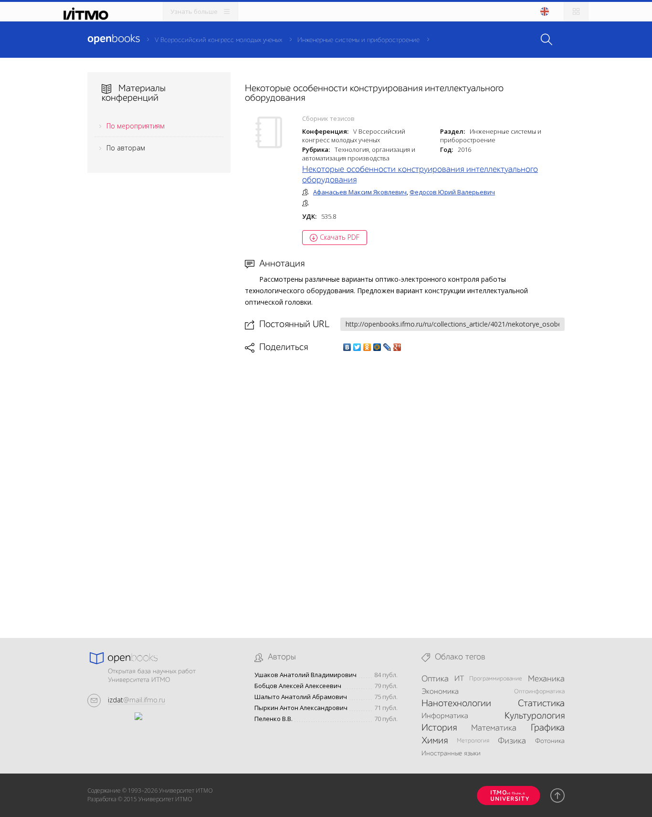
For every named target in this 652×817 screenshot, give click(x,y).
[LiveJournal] (387, 347)
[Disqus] (405, 487)
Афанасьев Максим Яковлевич (360, 192)
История (439, 728)
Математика (493, 728)
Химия (434, 741)
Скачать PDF (339, 237)
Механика (546, 679)
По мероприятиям (135, 125)
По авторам (125, 147)
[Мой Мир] (377, 347)
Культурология (535, 716)
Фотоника (550, 741)
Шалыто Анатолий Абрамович (300, 697)
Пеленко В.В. (273, 719)
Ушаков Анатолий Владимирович (305, 675)
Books (113, 39)
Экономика (440, 692)
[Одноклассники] (367, 347)
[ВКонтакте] (347, 347)
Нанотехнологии (456, 704)
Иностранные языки (451, 753)
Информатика (444, 716)
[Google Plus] (397, 347)
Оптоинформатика (539, 692)
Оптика (435, 679)
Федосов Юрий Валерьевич (452, 192)
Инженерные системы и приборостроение (358, 40)
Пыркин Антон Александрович (300, 708)
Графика (548, 728)
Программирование (495, 679)
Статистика (541, 704)
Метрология (473, 741)
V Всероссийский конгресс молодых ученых (218, 40)
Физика (512, 741)
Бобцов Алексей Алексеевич (297, 686)
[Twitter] (357, 347)
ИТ (459, 679)
